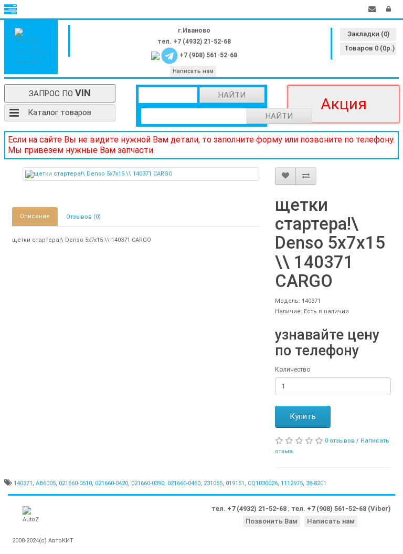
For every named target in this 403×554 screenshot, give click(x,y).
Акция (344, 104)
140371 (23, 483)
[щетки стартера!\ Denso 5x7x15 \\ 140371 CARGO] (141, 174)
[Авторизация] (388, 9)
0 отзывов (340, 440)
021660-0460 (183, 483)
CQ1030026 (263, 483)
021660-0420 (111, 483)
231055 (213, 483)
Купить (303, 416)
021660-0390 (147, 483)
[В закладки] (285, 176)
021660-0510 (75, 483)
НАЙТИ (232, 95)
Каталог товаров (59, 112)
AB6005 (46, 483)
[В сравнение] (305, 176)
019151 (235, 483)
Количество (292, 369)
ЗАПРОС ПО (60, 92)
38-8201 (316, 483)
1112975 (292, 483)
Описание (35, 216)
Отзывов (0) (83, 216)
